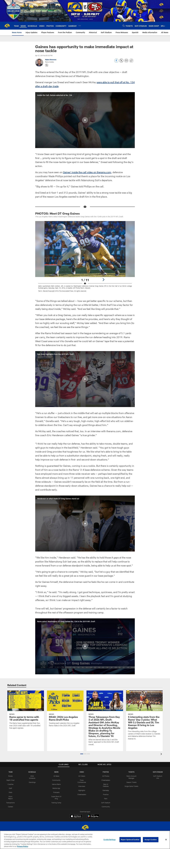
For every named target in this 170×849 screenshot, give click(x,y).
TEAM (10, 772)
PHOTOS (106, 772)
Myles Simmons (50, 59)
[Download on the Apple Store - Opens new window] (76, 816)
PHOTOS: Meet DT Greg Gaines (57, 213)
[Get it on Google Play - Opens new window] (93, 817)
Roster (10, 776)
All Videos (81, 776)
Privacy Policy (22, 846)
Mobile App (56, 788)
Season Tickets (131, 782)
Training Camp (56, 802)
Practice (105, 794)
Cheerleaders (81, 794)
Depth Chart (10, 780)
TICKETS (131, 772)
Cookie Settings (109, 840)
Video (82, 772)
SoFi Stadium (105, 802)
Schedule (32, 772)
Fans (105, 798)
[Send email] (126, 62)
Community (56, 780)
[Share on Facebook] (116, 62)
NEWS (56, 772)
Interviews (81, 786)
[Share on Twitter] (121, 62)
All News (56, 776)
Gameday (106, 790)
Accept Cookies (151, 840)
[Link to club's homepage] (7, 26)
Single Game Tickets (131, 786)
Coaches (10, 784)
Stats (10, 792)
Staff (10, 788)
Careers (10, 806)
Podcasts (56, 792)
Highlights (81, 790)
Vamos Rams (56, 784)
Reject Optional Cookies (130, 840)
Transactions (10, 802)
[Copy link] (131, 61)
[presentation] (162, 754)
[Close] (166, 839)
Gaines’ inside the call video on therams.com (87, 172)
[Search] (124, 25)
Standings (32, 782)
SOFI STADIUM (158, 772)
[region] (85, 840)
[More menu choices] (80, 26)
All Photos (105, 776)
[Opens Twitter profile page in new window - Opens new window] (46, 65)
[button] (85, 120)
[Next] (103, 279)
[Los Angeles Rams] (85, 827)
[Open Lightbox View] (85, 258)
